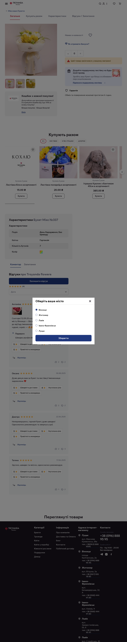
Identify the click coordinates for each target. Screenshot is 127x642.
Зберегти (63, 338)
